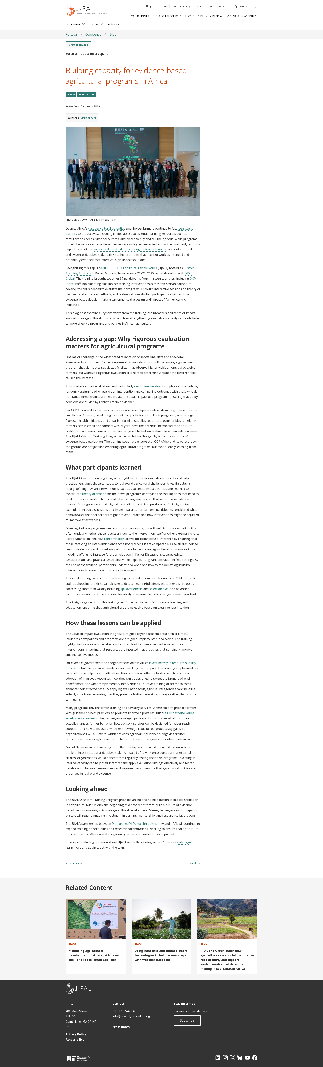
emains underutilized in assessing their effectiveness (129, 249)
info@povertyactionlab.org (131, 1016)
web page (184, 842)
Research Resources (167, 16)
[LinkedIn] (217, 1057)
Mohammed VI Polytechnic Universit (137, 824)
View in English (78, 44)
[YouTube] (247, 1057)
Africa (71, 94)
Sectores (113, 24)
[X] (232, 1057)
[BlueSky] (239, 1057)
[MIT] (78, 1058)
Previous (76, 863)
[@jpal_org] (225, 1057)
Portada (71, 34)
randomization (114, 539)
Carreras (162, 6)
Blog (148, 6)
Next (192, 863)
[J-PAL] (86, 10)
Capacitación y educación (188, 6)
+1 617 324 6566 (123, 1011)
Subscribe (187, 1020)
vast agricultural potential (106, 228)
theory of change (94, 494)
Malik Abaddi (88, 118)
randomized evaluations (151, 386)
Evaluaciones (139, 16)
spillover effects (132, 589)
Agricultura (87, 94)
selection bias (158, 589)
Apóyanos (241, 6)
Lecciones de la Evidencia (203, 16)
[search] (254, 6)
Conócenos (73, 24)
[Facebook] (254, 1057)
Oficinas (93, 24)
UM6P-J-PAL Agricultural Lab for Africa (130, 268)
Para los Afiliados (219, 6)
